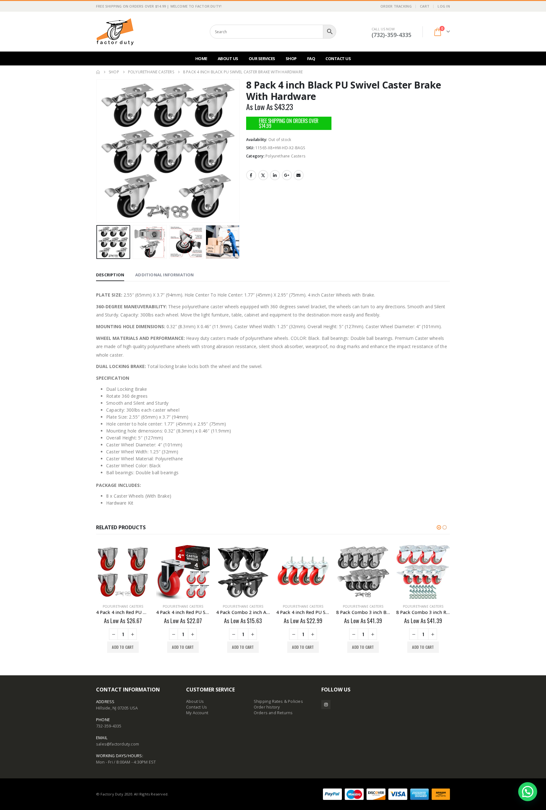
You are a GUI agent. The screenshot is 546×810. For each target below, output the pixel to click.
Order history (267, 707)
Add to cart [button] (123, 647)
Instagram (326, 704)
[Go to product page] (123, 572)
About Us (228, 58)
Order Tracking (396, 6)
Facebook (251, 175)
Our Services (262, 58)
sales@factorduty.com (117, 744)
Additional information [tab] (164, 275)
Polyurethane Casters (285, 156)
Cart (424, 6)
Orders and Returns (273, 712)
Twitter (263, 175)
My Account (197, 712)
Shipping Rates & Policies (278, 701)
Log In (444, 6)
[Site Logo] (115, 31)
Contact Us (338, 58)
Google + (287, 175)
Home (201, 58)
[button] (97, 151)
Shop (291, 58)
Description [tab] (110, 275)
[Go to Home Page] (98, 72)
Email (299, 175)
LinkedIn (275, 175)
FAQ (311, 58)
